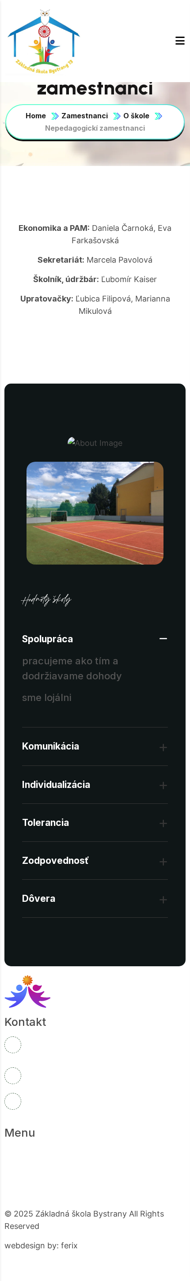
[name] (45, 41)
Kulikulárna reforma (49, 1170)
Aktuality (123, 1153)
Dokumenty (124, 1170)
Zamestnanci (84, 115)
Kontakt (76, 1187)
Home (36, 115)
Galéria (28, 1187)
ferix (69, 1245)
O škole (136, 115)
